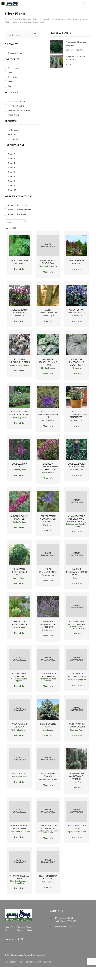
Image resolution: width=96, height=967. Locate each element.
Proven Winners (16, 106)
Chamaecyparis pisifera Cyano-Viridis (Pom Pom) (76, 519)
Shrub (11, 82)
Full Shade (13, 130)
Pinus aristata (19, 773)
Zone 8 (11, 181)
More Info (19, 269)
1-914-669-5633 (63, 926)
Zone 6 (11, 172)
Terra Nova (13, 115)
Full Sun (12, 134)
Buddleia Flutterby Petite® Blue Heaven (76, 414)
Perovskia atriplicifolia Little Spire (48, 624)
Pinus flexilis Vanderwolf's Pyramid (76, 776)
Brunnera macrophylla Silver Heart (76, 362)
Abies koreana (76, 260)
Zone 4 (11, 163)
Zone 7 (11, 176)
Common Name (15, 53)
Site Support (10, 962)
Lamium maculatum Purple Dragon (76, 572)
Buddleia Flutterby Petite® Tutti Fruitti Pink (48, 467)
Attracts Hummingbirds (19, 210)
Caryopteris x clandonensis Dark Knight (48, 519)
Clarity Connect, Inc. (43, 962)
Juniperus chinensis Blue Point (19, 572)
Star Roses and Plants (19, 110)
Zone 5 (11, 167)
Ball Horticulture (16, 101)
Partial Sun (13, 139)
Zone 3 (11, 158)
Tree (10, 86)
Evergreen (13, 68)
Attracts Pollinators (18, 214)
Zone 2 (11, 154)
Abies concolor (19, 260)
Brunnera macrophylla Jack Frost (48, 362)
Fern (10, 73)
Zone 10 (12, 190)
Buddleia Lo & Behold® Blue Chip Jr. (48, 414)
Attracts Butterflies (18, 205)
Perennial (13, 77)
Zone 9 (11, 185)
